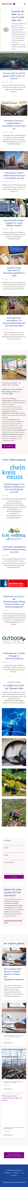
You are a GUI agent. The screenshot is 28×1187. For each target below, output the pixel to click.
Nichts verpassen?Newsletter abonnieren (14, 1155)
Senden (14, 877)
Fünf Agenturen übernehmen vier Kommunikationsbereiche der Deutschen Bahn (14, 321)
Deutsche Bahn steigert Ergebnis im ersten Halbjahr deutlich (14, 223)
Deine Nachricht (9, 862)
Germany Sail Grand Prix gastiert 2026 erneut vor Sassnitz (14, 76)
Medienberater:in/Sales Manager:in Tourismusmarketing (14, 656)
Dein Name (7, 840)
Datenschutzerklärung (14, 1170)
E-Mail (6, 848)
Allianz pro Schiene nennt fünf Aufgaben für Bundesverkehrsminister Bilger (13, 1082)
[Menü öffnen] (24, 3)
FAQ (22, 1173)
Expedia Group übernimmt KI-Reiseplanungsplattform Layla (14, 271)
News (11, 82)
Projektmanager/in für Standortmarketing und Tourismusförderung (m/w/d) (14, 488)
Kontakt (16, 1173)
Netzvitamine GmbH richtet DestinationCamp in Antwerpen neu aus (14, 175)
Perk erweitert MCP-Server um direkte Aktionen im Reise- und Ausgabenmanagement (14, 975)
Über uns (14, 1175)
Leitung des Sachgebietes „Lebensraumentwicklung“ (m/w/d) (14, 549)
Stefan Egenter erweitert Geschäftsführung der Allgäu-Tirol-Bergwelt (14, 1128)
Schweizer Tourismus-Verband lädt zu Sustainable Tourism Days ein (14, 124)
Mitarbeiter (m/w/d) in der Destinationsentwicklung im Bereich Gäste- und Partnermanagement (14, 601)
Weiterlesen (8, 1043)
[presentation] (14, 60)
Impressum (7, 1173)
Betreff (6, 855)
